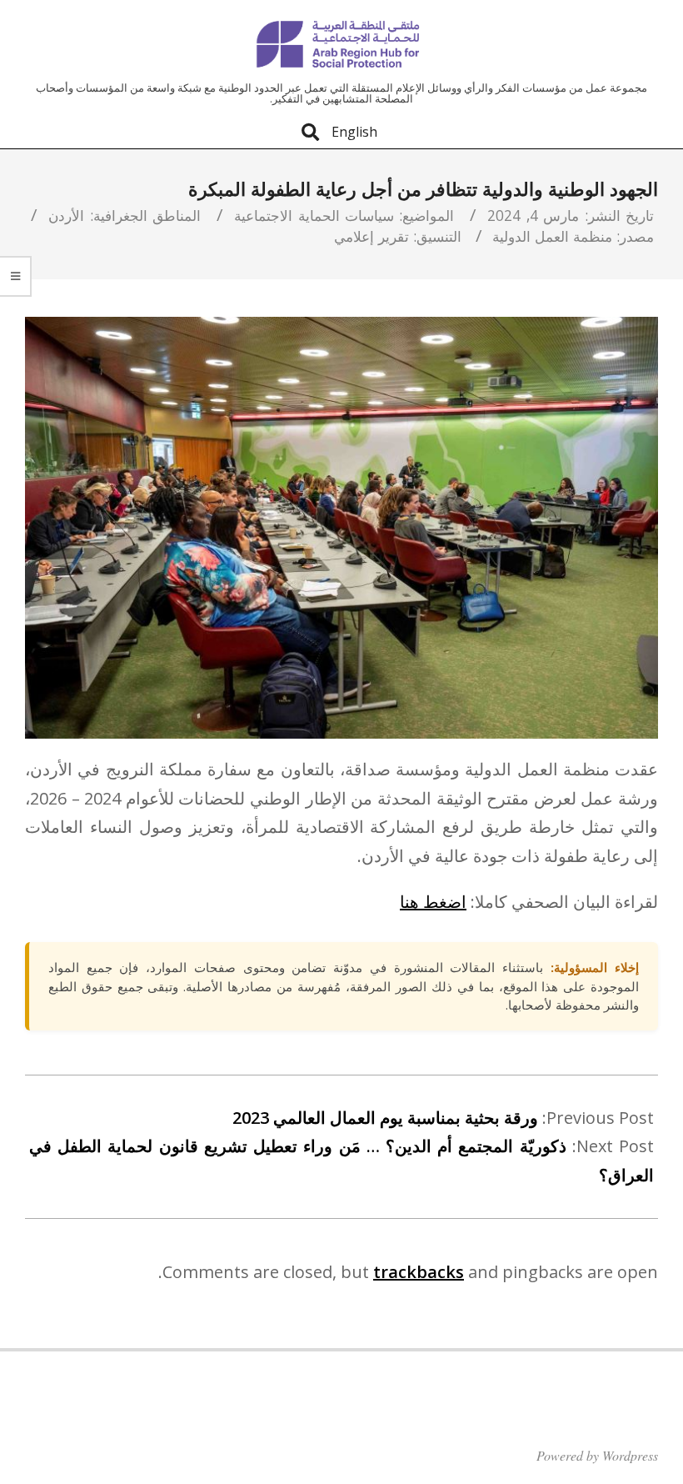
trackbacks (418, 1272)
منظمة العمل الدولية (552, 236)
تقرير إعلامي (371, 236)
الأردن (66, 215)
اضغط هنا (433, 901)
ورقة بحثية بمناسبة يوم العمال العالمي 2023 (385, 1117)
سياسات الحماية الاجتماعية (314, 215)
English (354, 132)
